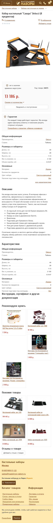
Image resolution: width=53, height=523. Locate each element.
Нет (49, 178)
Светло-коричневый (43, 175)
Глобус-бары (7, 499)
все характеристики (43, 182)
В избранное (46, 20)
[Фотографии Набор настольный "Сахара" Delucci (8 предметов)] (26, 53)
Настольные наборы (10, 494)
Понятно (17, 518)
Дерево (48, 169)
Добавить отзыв (45, 23)
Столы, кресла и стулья (11, 496)
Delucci (48, 139)
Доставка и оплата (36, 494)
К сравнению (10, 20)
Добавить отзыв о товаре (13, 453)
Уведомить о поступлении (26, 107)
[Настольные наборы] (25, 3)
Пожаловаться (10, 483)
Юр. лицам (33, 499)
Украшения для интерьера (13, 501)
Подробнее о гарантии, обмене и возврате (25, 128)
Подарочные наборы (10, 504)
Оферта (32, 504)
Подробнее (6, 518)
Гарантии (32, 496)
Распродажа (34, 501)
